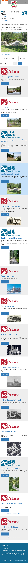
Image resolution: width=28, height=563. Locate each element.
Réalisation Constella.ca (20, 560)
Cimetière (4, 107)
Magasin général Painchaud (10, 206)
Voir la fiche (5, 83)
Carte (15, 63)
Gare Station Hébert (8, 432)
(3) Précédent (6, 58)
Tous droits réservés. (6, 54)
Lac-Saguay (3, 16)
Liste (20, 63)
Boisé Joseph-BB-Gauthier (10, 468)
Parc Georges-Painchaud (10, 77)
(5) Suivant (22, 58)
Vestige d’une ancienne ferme (11, 504)
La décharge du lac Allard (10, 174)
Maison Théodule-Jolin (9, 335)
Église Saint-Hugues (8, 276)
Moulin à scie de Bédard (9, 527)
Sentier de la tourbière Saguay (12, 238)
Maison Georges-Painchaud (11, 400)
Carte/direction (4, 20)
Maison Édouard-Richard (10, 367)
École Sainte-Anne (7, 306)
